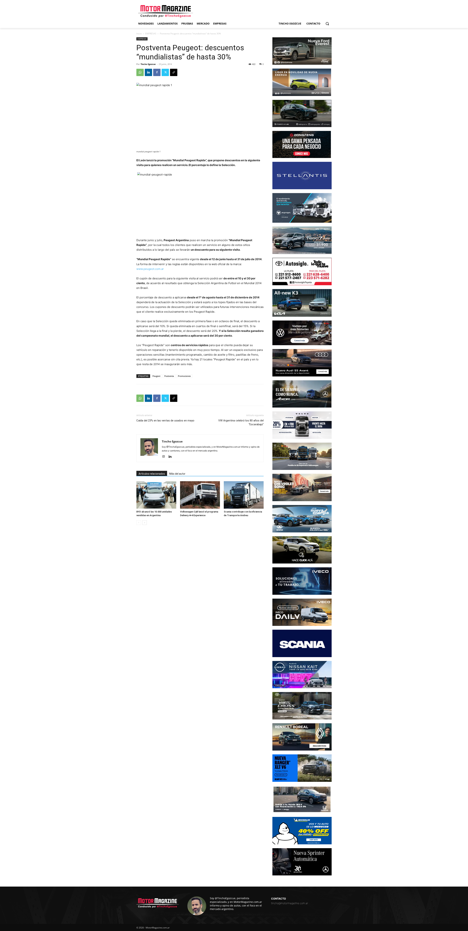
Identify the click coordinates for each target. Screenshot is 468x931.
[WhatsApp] (140, 72)
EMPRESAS (150, 33)
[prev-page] (138, 522)
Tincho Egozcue (148, 64)
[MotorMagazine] (165, 11)
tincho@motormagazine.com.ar (289, 903)
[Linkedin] (148, 72)
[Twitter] (165, 72)
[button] (327, 23)
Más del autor (177, 473)
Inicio (139, 33)
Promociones (184, 376)
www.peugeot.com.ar (150, 269)
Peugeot (156, 376)
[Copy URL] (173, 72)
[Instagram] (165, 457)
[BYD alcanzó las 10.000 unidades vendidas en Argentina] (156, 495)
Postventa (169, 376)
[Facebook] (157, 72)
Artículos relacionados (152, 473)
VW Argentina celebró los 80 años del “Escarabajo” (241, 422)
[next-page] (144, 522)
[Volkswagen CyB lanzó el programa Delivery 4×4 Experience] (200, 495)
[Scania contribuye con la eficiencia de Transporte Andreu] (244, 495)
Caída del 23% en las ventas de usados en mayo (165, 420)
